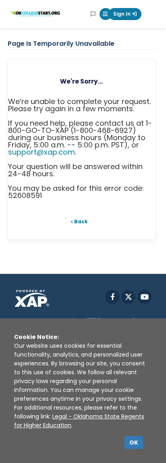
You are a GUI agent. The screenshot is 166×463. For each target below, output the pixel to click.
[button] (106, 14)
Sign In (122, 13)
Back (81, 221)
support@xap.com (41, 152)
